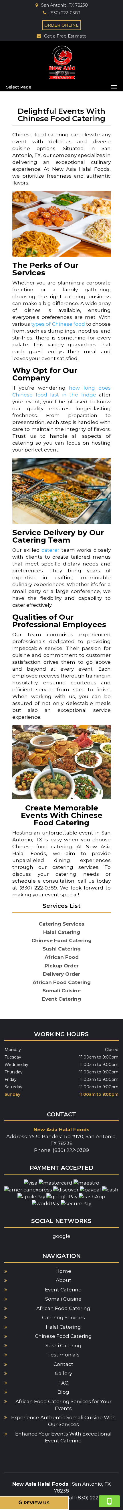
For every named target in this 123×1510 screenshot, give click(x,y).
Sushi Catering (63, 1345)
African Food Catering (63, 1308)
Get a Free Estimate (65, 36)
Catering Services (63, 1317)
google (61, 1236)
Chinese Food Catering (63, 1336)
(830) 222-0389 (64, 12)
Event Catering (63, 1290)
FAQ (63, 1383)
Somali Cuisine (63, 1299)
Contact (63, 1364)
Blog (63, 1392)
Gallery (63, 1373)
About (63, 1280)
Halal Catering (63, 1327)
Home (63, 1271)
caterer (50, 550)
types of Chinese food (58, 324)
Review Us (36, 1502)
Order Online (61, 25)
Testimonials (63, 1355)
